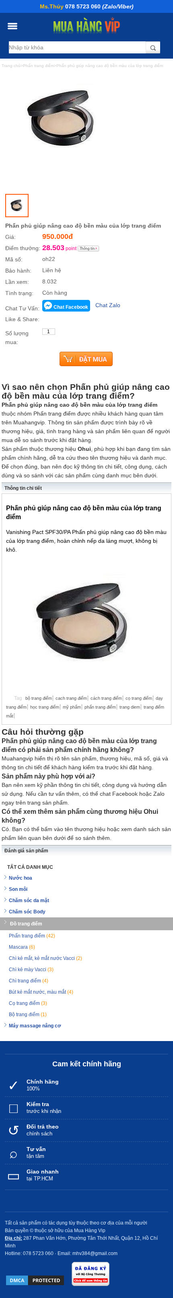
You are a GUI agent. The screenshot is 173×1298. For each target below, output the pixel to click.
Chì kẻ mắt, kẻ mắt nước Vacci (45, 958)
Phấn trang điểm (32, 936)
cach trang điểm (71, 698)
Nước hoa (20, 878)
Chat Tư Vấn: (22, 308)
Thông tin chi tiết (23, 488)
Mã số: (14, 259)
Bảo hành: (18, 270)
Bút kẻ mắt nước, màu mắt (41, 992)
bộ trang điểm (38, 698)
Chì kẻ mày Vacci (31, 969)
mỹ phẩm (72, 707)
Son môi (18, 889)
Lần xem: (17, 282)
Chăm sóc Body (27, 912)
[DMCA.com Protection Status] (35, 1280)
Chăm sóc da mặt (29, 900)
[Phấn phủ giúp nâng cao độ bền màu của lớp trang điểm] (17, 205)
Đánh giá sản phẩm (26, 851)
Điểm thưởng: (22, 248)
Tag (18, 698)
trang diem (129, 707)
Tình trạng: (19, 293)
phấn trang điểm (100, 707)
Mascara (22, 947)
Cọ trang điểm (28, 1003)
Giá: (10, 237)
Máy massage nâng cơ (35, 1026)
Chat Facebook (71, 307)
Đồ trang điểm (26, 924)
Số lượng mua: (17, 337)
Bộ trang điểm (28, 1014)
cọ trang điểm (139, 698)
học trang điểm (44, 707)
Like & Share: (22, 319)
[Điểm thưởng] (88, 248)
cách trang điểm (106, 698)
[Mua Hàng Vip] (87, 26)
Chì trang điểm (28, 981)
